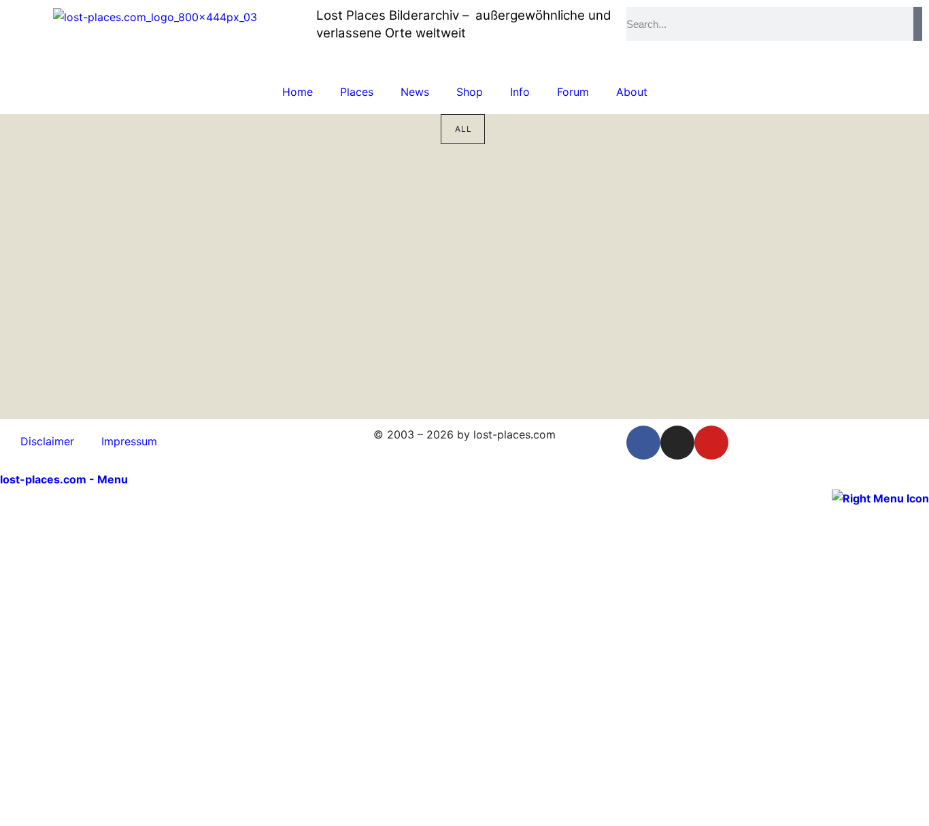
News (415, 92)
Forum (573, 92)
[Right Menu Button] (880, 497)
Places (356, 92)
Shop (469, 92)
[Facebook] (643, 443)
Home (297, 92)
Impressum (129, 441)
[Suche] (917, 24)
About (631, 92)
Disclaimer (47, 441)
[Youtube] (711, 443)
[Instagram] (677, 443)
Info (520, 92)
